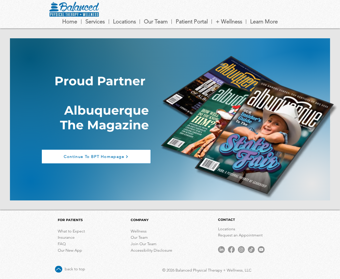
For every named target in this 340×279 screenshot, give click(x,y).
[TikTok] (251, 249)
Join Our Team (144, 243)
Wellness (139, 231)
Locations (227, 229)
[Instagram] (241, 249)
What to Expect (71, 231)
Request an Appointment (241, 235)
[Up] (58, 269)
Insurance (66, 237)
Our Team (139, 237)
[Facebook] (231, 249)
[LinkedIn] (221, 249)
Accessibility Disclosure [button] (152, 250)
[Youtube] (261, 249)
